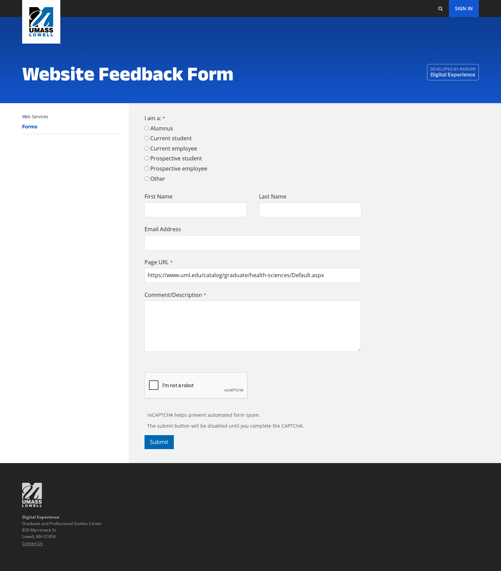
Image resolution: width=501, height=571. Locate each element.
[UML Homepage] (32, 505)
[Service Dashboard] (41, 22)
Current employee (173, 148)
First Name (158, 196)
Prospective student (176, 158)
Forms (29, 126)
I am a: (153, 118)
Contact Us (32, 543)
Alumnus (161, 128)
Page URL (157, 262)
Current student (171, 138)
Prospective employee (178, 168)
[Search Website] (440, 8)
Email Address (163, 229)
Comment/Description (173, 295)
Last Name (272, 196)
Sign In (464, 8)
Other (157, 179)
